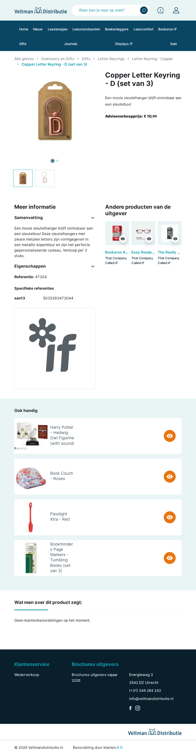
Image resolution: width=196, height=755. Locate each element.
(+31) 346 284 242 (145, 690)
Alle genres (24, 58)
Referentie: (24, 277)
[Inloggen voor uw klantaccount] (176, 10)
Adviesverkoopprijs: (131, 116)
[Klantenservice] (160, 10)
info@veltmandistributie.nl (151, 698)
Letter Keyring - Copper (152, 58)
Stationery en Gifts (57, 58)
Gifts (86, 58)
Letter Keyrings (111, 58)
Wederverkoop (26, 674)
